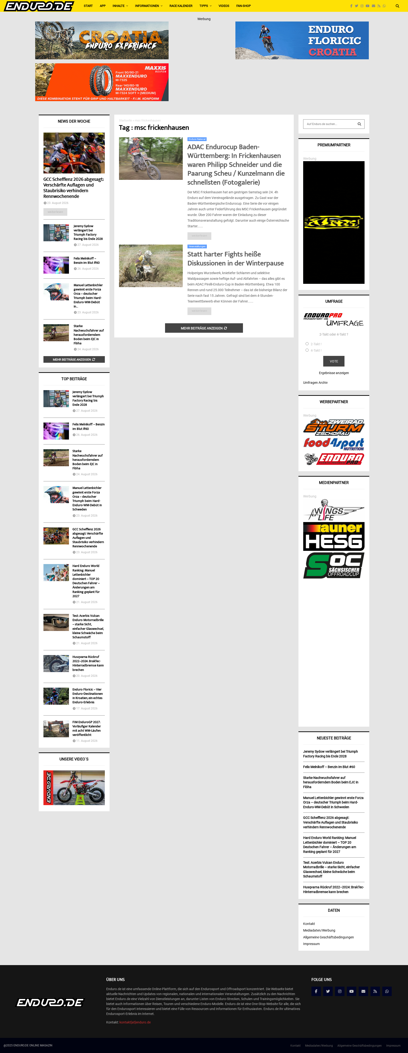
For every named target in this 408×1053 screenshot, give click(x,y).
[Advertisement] (334, 651)
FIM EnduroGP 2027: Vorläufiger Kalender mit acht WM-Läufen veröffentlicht (86, 729)
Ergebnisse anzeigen (334, 373)
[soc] (334, 577)
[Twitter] (358, 6)
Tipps (204, 6)
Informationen (147, 6)
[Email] (375, 6)
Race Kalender (181, 6)
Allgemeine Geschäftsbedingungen (328, 937)
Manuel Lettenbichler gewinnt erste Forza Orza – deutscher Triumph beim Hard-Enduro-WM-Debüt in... (88, 296)
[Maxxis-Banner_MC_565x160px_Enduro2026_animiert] (102, 66)
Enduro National (197, 139)
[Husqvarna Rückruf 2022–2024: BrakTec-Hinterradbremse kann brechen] (56, 663)
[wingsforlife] (334, 519)
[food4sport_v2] (334, 450)
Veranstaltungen (197, 246)
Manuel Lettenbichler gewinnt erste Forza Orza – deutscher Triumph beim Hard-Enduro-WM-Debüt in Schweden (87, 499)
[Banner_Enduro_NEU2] (302, 24)
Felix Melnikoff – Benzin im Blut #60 (87, 260)
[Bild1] (102, 24)
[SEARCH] (359, 124)
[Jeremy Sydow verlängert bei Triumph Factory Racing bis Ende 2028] (56, 232)
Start (88, 6)
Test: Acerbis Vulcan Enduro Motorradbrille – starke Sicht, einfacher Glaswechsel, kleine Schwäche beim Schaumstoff (88, 627)
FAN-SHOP (243, 6)
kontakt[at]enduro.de (135, 1022)
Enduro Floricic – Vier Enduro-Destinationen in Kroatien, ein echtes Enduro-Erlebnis (87, 696)
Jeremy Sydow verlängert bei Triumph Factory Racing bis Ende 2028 (88, 233)
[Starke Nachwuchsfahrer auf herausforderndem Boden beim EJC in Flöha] (56, 332)
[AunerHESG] (334, 550)
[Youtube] (369, 6)
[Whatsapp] (385, 6)
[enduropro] (334, 464)
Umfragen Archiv (315, 382)
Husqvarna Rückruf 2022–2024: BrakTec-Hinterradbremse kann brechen (88, 664)
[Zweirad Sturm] (334, 434)
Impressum (311, 944)
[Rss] (380, 6)
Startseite (125, 120)
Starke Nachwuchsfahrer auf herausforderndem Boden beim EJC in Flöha (89, 335)
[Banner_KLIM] (334, 283)
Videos (224, 6)
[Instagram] (363, 6)
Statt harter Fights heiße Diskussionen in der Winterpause (235, 259)
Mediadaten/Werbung (319, 930)
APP (103, 6)
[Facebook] (352, 6)
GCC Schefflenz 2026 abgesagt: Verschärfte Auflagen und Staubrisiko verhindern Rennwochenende (73, 188)
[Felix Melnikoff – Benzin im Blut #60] (56, 265)
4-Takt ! (316, 350)
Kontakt (309, 924)
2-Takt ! (316, 344)
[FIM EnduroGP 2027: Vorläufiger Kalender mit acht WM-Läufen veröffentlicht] (56, 728)
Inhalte (118, 6)
